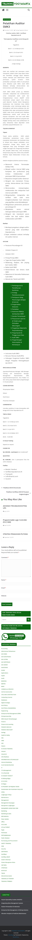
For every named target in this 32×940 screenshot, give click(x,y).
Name (3, 580)
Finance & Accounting (7, 724)
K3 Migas (3, 784)
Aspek (3, 675)
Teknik (3, 873)
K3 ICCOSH (4, 781)
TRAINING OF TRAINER (7, 878)
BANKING (3, 681)
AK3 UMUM (4, 665)
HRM (2, 740)
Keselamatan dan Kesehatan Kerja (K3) (12, 789)
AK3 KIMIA (4, 654)
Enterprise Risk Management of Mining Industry (14, 910)
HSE (2, 743)
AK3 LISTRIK (4, 659)
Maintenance (5, 797)
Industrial (4, 754)
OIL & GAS (4, 824)
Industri (3, 751)
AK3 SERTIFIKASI (5, 662)
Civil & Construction (6, 692)
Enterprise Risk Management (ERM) (11, 713)
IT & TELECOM (5, 773)
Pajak (2, 830)
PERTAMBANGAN (6, 835)
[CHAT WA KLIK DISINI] (13, 634)
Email (3, 588)
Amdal (3, 670)
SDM (2, 846)
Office (3, 822)
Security (3, 849)
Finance (3, 721)
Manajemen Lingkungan (8, 805)
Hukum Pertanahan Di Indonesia (10, 906)
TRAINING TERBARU (6, 881)
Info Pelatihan (7, 19)
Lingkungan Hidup (6, 794)
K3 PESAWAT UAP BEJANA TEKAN (10, 786)
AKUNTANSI (4, 667)
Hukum (3, 746)
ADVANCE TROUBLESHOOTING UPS (15, 507)
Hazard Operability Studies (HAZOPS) (11, 899)
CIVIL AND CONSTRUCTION (8, 694)
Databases (4, 700)
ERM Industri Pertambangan (9, 719)
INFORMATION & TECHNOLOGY (9, 759)
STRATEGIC (4, 868)
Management (5, 800)
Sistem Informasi (6, 859)
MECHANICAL (5, 816)
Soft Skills (4, 865)
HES (2, 738)
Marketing (4, 811)
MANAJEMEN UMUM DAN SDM (9, 808)
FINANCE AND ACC (6, 727)
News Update (5, 819)
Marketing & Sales (6, 813)
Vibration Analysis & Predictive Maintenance (13, 913)
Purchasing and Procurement (9, 840)
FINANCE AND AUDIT (7, 730)
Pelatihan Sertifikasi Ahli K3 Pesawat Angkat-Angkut (17, 493)
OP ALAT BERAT (5, 827)
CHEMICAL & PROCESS (7, 689)
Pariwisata (4, 832)
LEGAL (3, 792)
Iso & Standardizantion (7, 765)
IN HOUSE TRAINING (6, 748)
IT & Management (6, 770)
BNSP (2, 686)
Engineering (4, 711)
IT (1, 767)
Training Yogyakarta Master (21, 30)
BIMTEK (3, 684)
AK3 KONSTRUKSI (6, 656)
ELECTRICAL (4, 705)
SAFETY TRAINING (6, 843)
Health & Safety (5, 735)
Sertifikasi (4, 854)
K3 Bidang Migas (6, 778)
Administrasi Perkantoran (8, 651)
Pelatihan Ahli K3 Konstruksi (12, 488)
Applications (4, 673)
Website (3, 596)
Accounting (4, 648)
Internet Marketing (6, 762)
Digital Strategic (5, 702)
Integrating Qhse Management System (12, 903)
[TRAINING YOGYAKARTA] (3, 10)
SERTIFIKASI (4, 851)
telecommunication (6, 876)
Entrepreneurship (6, 716)
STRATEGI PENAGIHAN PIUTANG (15, 534)
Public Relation (5, 838)
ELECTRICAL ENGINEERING (8, 708)
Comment (5, 557)
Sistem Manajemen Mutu (8, 862)
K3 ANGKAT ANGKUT (7, 776)
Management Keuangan (8, 803)
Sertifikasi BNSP (5, 857)
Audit (2, 678)
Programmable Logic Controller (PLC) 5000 (15, 521)
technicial (4, 870)
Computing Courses (6, 697)
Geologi (3, 732)
